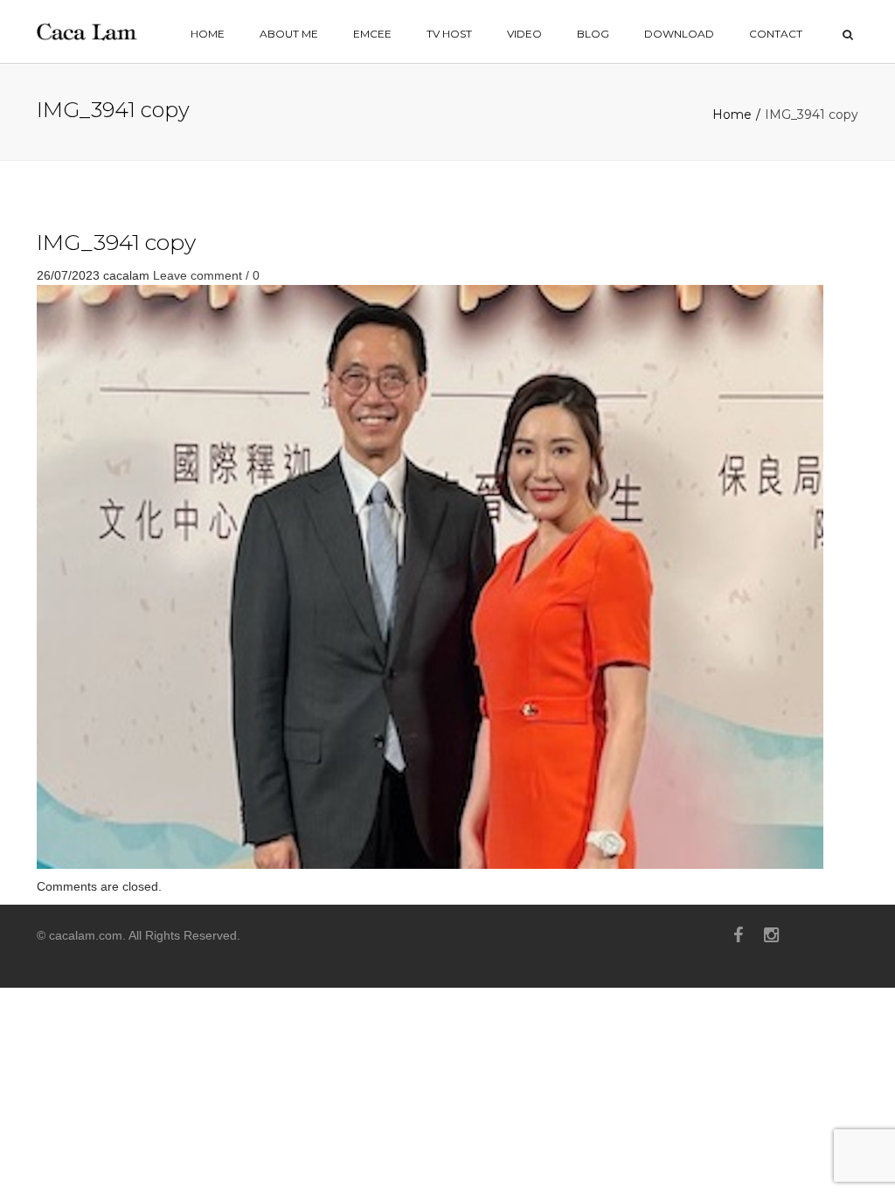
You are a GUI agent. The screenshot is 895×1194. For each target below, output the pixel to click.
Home (732, 114)
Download (679, 33)
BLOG (593, 33)
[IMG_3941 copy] (430, 576)
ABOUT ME (289, 33)
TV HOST (449, 33)
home (208, 33)
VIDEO (524, 33)
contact (775, 33)
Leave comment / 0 (206, 275)
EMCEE (372, 33)
